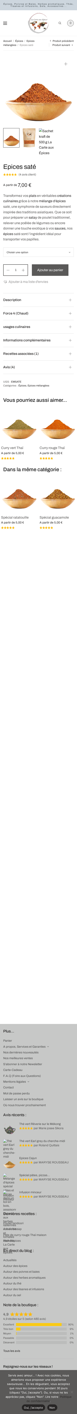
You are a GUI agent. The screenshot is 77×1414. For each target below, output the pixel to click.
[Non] (72, 1392)
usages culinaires (16, 327)
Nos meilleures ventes (18, 1058)
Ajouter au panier (50, 270)
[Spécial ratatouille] (19, 493)
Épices (19, 40)
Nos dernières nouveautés (20, 1052)
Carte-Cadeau (12, 1070)
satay (33, 217)
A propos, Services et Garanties (24, 1046)
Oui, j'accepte (33, 1407)
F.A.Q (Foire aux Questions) (22, 1076)
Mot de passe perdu (16, 1093)
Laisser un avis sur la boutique (23, 1099)
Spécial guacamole (54, 517)
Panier (7, 1040)
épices (8, 234)
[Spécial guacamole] (58, 493)
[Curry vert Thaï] (19, 423)
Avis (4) (9, 367)
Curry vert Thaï (12, 448)
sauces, (60, 228)
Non (52, 1407)
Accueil (7, 40)
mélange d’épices (52, 201)
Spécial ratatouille (15, 517)
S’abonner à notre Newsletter (22, 1064)
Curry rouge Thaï (52, 448)
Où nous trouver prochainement (24, 1105)
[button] (25, 282)
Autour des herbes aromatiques (24, 1277)
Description (12, 300)
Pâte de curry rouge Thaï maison (24, 1235)
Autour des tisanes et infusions (23, 1289)
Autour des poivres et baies (21, 1271)
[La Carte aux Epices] (38, 23)
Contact (8, 1087)
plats (32, 195)
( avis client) (27, 174)
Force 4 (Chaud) (15, 313)
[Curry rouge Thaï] (58, 423)
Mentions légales (14, 1081)
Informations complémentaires (26, 340)
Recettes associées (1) (21, 353)
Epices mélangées (38, 385)
